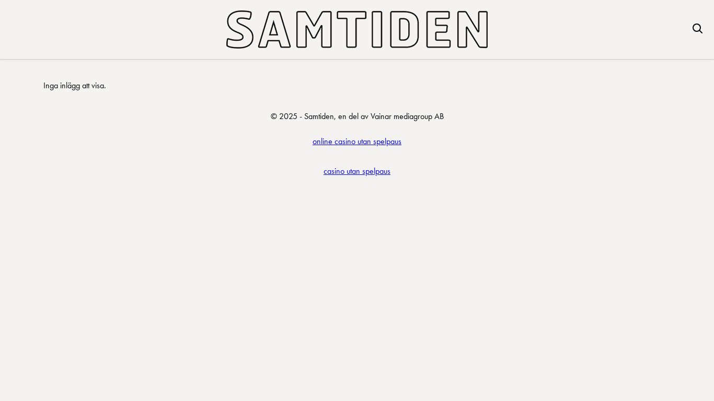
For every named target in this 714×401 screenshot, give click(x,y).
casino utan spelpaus (357, 171)
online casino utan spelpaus (357, 141)
